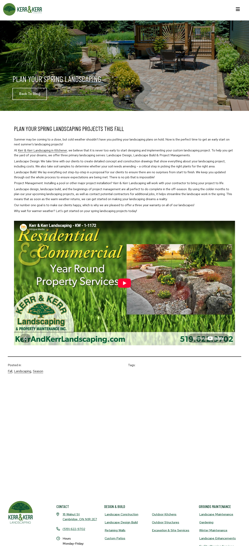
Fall (10, 371)
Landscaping (22, 371)
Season (38, 371)
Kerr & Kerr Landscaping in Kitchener (42, 150)
